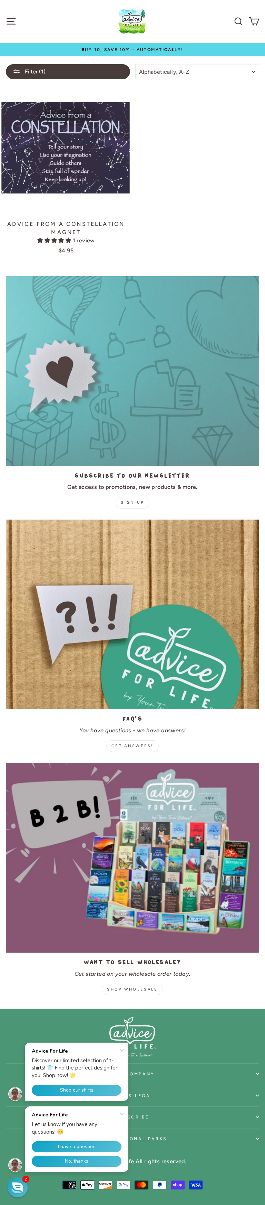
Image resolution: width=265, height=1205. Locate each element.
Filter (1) (34, 71)
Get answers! (132, 746)
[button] (54, 240)
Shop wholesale (132, 989)
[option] (132, 49)
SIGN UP (132, 502)
